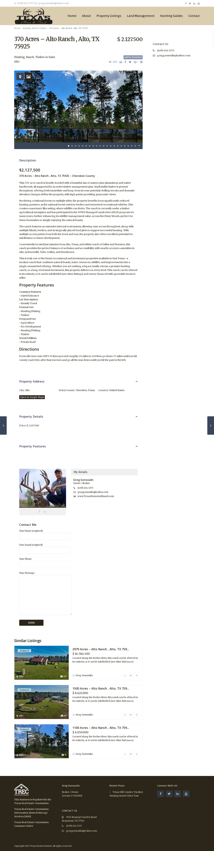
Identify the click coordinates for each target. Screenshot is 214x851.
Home (72, 16)
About (86, 16)
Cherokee (81, 390)
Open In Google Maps (32, 397)
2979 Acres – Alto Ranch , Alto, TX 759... (100, 649)
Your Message (27, 573)
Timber (43, 28)
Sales (51, 57)
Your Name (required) (31, 530)
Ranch (35, 28)
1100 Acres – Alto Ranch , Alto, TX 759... (100, 728)
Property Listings (108, 16)
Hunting (27, 28)
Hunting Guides (171, 16)
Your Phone (25, 559)
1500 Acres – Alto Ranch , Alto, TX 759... (100, 688)
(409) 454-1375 (25, 3)
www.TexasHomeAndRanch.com (96, 496)
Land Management (140, 16)
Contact (194, 16)
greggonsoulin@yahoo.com (93, 492)
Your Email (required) (31, 544)
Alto (16, 61)
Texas (91, 390)
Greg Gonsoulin (43, 488)
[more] (130, 661)
